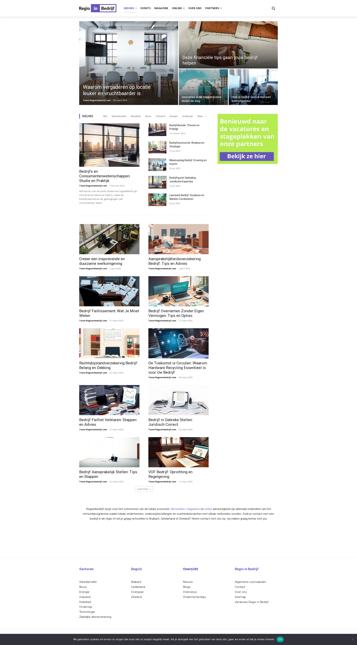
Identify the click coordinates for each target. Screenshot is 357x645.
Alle (105, 116)
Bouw (148, 116)
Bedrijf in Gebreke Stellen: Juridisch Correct (170, 422)
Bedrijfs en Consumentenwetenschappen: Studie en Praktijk (104, 176)
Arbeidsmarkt (119, 116)
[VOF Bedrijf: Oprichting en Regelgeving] (178, 452)
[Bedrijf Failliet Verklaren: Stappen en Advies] (109, 400)
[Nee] (352, 639)
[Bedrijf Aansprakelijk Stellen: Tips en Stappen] (109, 452)
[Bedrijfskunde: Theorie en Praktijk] (157, 129)
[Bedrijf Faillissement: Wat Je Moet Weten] (109, 291)
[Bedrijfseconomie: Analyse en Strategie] (157, 147)
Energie (174, 116)
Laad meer (142, 489)
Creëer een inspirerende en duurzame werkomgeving (102, 261)
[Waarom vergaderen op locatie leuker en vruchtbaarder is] (128, 63)
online (208, 509)
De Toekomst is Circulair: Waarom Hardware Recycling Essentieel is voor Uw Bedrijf (177, 368)
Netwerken (178, 509)
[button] (273, 8)
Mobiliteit (136, 116)
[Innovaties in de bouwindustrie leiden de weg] (203, 87)
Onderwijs (187, 116)
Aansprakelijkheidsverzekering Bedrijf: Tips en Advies (174, 261)
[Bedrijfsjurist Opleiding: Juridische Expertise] (157, 182)
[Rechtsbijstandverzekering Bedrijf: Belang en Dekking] (109, 343)
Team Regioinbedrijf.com (93, 185)
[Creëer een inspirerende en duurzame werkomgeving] (109, 239)
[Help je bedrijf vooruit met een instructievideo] (253, 87)
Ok (280, 639)
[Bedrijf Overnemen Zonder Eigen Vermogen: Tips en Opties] (178, 291)
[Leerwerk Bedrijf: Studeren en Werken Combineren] (157, 199)
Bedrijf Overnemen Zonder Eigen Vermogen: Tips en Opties (176, 313)
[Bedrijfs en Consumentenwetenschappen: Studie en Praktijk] (109, 145)
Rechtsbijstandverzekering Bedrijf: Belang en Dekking (108, 365)
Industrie (160, 116)
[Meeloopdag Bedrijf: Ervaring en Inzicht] (157, 164)
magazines (193, 509)
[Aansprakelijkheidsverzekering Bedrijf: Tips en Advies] (178, 239)
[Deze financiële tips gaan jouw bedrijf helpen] (228, 44)
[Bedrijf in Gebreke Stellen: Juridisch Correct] (178, 400)
